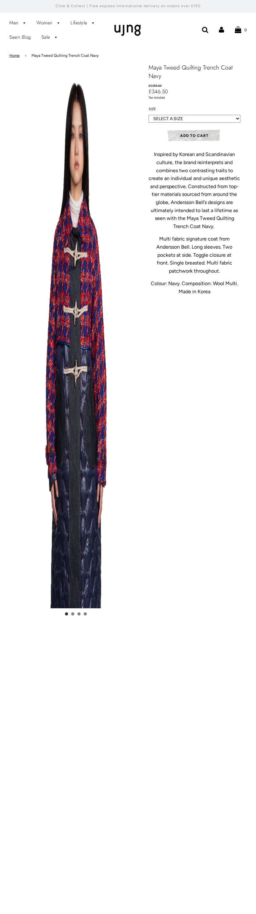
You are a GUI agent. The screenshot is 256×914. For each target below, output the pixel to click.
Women (45, 22)
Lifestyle (80, 22)
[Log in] (221, 29)
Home (14, 55)
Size (152, 109)
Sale (47, 37)
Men (14, 22)
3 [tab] (79, 613)
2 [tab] (72, 613)
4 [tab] (85, 613)
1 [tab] (66, 613)
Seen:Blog (20, 37)
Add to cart (194, 136)
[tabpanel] (75, 451)
